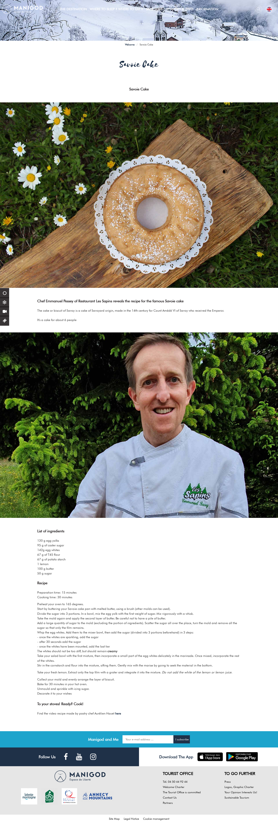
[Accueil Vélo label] (49, 796)
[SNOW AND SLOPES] (4, 301)
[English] (269, 9)
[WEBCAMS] (4, 311)
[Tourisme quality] (69, 796)
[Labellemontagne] (29, 796)
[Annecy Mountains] (97, 796)
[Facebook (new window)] (66, 757)
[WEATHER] (4, 292)
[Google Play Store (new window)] (242, 756)
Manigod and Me (103, 739)
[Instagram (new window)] (93, 757)
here (117, 713)
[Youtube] (79, 757)
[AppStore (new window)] (210, 756)
